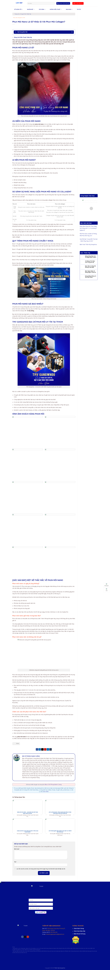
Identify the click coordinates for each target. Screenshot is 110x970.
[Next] (95, 208)
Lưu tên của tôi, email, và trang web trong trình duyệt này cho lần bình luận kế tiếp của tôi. (41, 869)
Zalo (106, 590)
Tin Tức (79, 9)
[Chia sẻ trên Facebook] (37, 749)
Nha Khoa (68, 9)
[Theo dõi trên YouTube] (28, 937)
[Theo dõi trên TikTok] (25, 937)
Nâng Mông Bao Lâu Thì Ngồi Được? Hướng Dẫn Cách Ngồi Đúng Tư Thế (91, 256)
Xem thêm (46, 791)
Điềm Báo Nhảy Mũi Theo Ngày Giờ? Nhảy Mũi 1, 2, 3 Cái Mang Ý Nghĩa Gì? (88, 228)
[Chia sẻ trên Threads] (42, 749)
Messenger (106, 585)
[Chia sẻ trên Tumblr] (50, 749)
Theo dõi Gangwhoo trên (19, 17)
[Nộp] (54, 3)
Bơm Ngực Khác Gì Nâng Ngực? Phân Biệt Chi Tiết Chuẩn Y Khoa (91, 271)
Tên (15, 862)
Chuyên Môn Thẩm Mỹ (25, 14)
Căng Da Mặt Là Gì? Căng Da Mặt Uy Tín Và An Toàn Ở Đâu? (27, 831)
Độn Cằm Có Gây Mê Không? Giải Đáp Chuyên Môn (90, 266)
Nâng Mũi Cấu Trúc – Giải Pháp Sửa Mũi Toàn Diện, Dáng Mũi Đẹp (27, 813)
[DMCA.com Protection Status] (75, 940)
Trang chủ (17, 14)
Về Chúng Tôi (17, 9)
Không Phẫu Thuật (55, 9)
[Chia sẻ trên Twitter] (39, 749)
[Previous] (82, 208)
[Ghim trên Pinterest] (45, 749)
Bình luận (17, 849)
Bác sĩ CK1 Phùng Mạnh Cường (53, 784)
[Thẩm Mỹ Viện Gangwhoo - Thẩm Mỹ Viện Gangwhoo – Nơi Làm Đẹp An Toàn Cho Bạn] (18, 3)
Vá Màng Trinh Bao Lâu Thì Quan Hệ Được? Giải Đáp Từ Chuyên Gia (90, 261)
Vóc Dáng (41, 9)
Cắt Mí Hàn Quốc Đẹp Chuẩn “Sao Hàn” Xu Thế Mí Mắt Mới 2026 (60, 831)
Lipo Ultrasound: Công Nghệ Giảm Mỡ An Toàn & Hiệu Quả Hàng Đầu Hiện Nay (60, 813)
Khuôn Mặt (30, 9)
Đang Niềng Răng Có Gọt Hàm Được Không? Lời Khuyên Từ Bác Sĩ (91, 276)
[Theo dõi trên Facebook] (22, 937)
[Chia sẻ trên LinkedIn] (48, 749)
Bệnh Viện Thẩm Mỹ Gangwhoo (88, 244)
